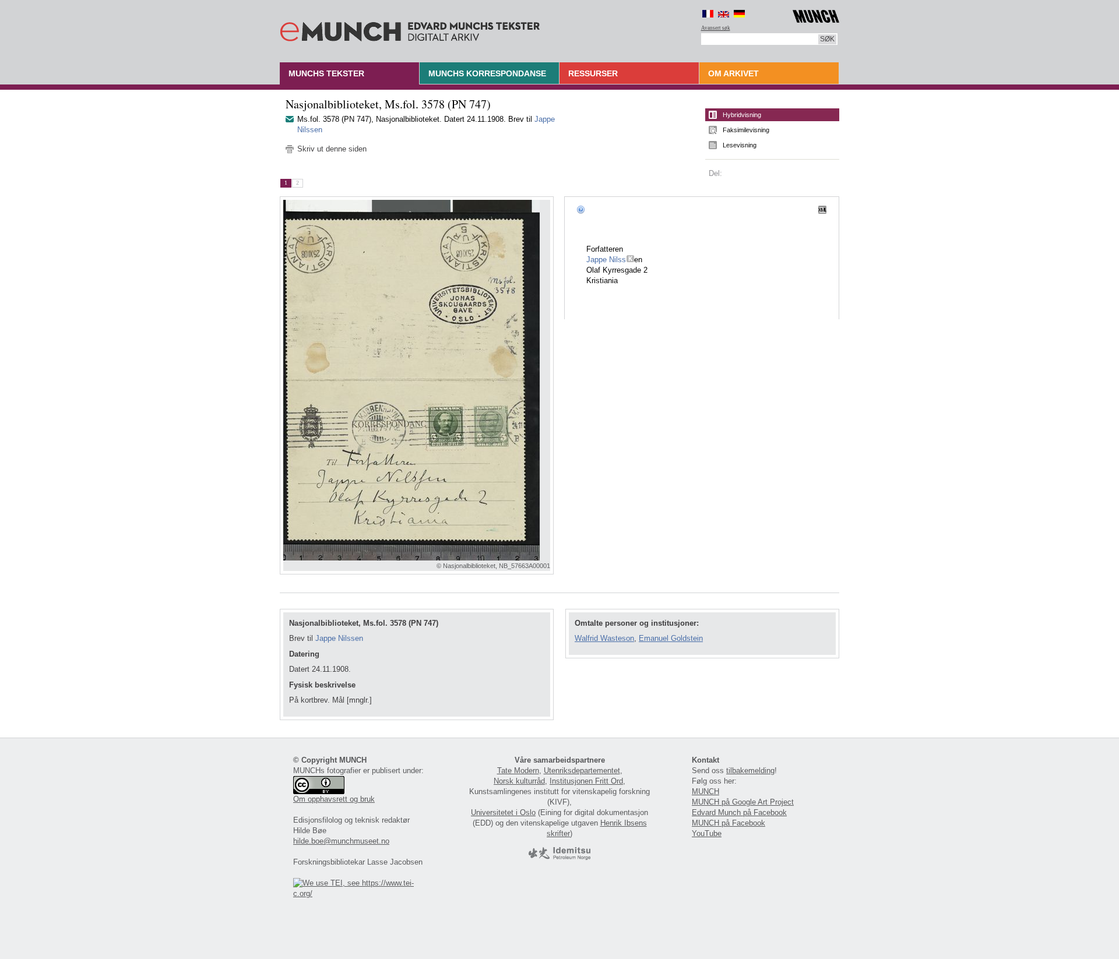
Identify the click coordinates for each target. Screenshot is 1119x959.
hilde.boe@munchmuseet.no (341, 841)
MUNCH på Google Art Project (743, 802)
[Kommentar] (630, 259)
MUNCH (705, 791)
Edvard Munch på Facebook (739, 812)
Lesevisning (739, 145)
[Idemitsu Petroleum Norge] (559, 857)
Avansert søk (715, 28)
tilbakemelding (750, 770)
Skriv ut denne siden (332, 148)
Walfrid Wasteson (604, 638)
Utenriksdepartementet (582, 770)
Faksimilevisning (746, 129)
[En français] (707, 13)
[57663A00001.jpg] (416, 380)
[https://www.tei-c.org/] (360, 893)
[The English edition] (723, 13)
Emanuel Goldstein (671, 638)
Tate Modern (518, 770)
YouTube (707, 833)
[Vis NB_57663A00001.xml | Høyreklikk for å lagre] (822, 209)
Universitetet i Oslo (503, 812)
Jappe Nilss (606, 259)
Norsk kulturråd (519, 781)
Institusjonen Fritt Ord (586, 781)
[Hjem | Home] (410, 29)
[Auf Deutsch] (739, 13)
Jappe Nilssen (339, 638)
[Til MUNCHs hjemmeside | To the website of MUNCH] (816, 14)
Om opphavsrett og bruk (334, 799)
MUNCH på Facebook (728, 823)
